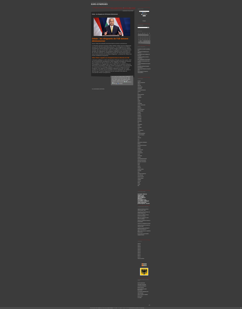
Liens (139, 136)
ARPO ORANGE (140, 293)
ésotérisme (139, 116)
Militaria (139, 143)
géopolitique (142, 197)
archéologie (140, 88)
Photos (139, 154)
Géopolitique (140, 124)
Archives (139, 91)
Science (139, 166)
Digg (116, 83)
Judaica (139, 131)
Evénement (140, 121)
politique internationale (143, 201)
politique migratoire (119, 81)
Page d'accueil (127, 7)
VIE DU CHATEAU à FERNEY (143, 294)
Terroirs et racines (141, 176)
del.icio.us (129, 81)
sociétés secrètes (141, 169)
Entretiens (139, 115)
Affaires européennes (141, 82)
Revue (139, 163)
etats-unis (141, 195)
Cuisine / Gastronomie (141, 104)
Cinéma (139, 100)
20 (145, 39)
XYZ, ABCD (140, 297)
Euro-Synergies (99, 4)
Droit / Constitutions (141, 109)
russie (148, 203)
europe (140, 194)
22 (149, 39)
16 (138, 39)
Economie (139, 113)
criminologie (140, 103)
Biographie (139, 97)
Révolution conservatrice (142, 161)
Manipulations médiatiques (142, 142)
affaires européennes (142, 199)
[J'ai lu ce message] (240, 307)
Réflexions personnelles (142, 160)
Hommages (140, 127)
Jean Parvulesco (140, 130)
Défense (139, 106)
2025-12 (139, 255)
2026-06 (139, 246)
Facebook (121, 83)
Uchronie (139, 181)
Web (138, 185)
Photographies (140, 152)
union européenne (123, 79)
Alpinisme (139, 85)
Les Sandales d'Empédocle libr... (143, 291)
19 (144, 39)
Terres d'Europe (140, 175)
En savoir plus (141, 307)
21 (147, 39)
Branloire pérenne (141, 287)
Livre (138, 139)
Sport (138, 172)
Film (138, 122)
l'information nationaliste (142, 284)
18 (142, 39)
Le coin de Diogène (141, 134)
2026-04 (139, 249)
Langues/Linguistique (141, 133)
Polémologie (140, 155)
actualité (140, 201)
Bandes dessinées (141, 94)
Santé (139, 164)
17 (140, 39)
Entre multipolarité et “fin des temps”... (144, 59)
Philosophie (140, 151)
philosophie (141, 203)
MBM (138, 230)
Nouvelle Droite (140, 149)
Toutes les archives (141, 258)
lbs (138, 233)
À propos (144, 20)
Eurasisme (139, 119)
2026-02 (139, 252)
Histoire (139, 125)
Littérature (139, 137)
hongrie (115, 79)
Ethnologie (139, 118)
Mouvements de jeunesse (142, 145)
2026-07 (139, 245)
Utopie (139, 182)
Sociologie (139, 170)
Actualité (120, 76)
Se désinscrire (144, 14)
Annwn (139, 214)
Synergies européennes (142, 173)
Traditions (139, 179)
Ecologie (139, 112)
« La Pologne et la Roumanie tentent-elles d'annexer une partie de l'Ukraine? (107, 7)
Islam (138, 128)
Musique (139, 146)
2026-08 (139, 243)
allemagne (141, 196)
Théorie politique (140, 178)
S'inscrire (144, 12)
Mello (139, 217)
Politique (139, 157)
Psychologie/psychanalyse (142, 158)
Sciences (139, 167)
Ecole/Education (140, 110)
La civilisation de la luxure (145, 223)
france (145, 194)
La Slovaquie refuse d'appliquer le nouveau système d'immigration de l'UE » (123, 8)
